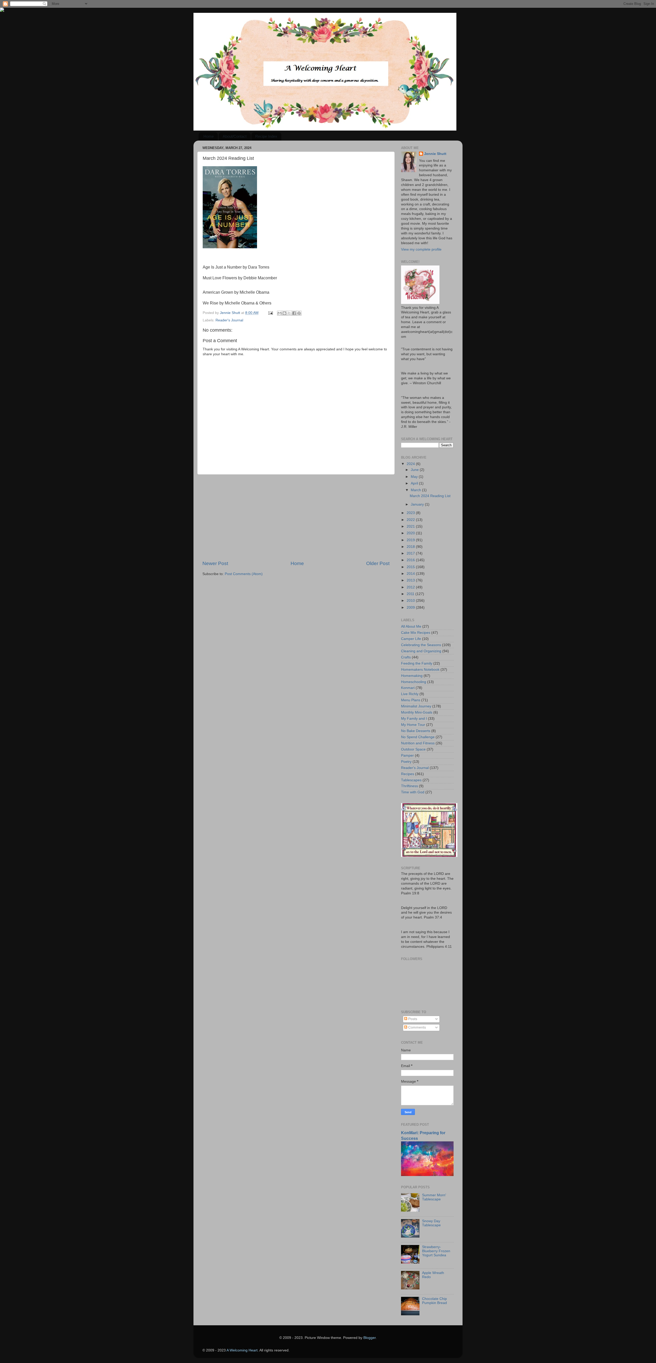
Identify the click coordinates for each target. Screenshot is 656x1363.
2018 (411, 547)
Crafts (406, 657)
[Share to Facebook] (294, 313)
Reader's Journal (229, 320)
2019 (411, 540)
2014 (411, 574)
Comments (416, 1027)
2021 (411, 526)
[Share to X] (289, 313)
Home (208, 136)
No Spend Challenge (418, 737)
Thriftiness (409, 786)
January (418, 504)
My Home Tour (413, 725)
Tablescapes (411, 780)
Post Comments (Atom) (244, 574)
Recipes (407, 774)
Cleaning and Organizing (421, 651)
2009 (411, 607)
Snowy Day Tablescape (431, 1223)
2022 (411, 520)
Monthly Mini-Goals (416, 712)
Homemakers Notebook (420, 669)
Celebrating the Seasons (421, 645)
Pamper (407, 755)
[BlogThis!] (284, 313)
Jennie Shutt (435, 154)
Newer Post (215, 563)
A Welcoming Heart (242, 1350)
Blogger (369, 1338)
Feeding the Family (416, 663)
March (416, 490)
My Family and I (414, 718)
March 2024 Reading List (430, 496)
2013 (411, 580)
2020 (411, 533)
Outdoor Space (413, 749)
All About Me (411, 626)
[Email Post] (270, 313)
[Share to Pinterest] (299, 313)
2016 (411, 560)
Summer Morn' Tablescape (434, 1197)
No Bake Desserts (415, 731)
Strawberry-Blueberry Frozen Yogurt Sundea (436, 1251)
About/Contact (235, 136)
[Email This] (279, 313)
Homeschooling (413, 682)
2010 (411, 601)
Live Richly (409, 694)
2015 (411, 567)
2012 (411, 587)
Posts (412, 1019)
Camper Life (411, 639)
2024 (411, 464)
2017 (411, 553)
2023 (411, 513)
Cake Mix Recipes (415, 633)
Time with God (412, 792)
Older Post (377, 563)
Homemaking (412, 676)
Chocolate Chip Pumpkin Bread (434, 1301)
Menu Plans (410, 700)
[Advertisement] (295, 517)
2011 (411, 594)
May (415, 477)
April (415, 483)
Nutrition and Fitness (418, 743)
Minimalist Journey (416, 706)
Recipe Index (266, 136)
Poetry (406, 762)
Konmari (408, 688)
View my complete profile (421, 249)
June (415, 470)
